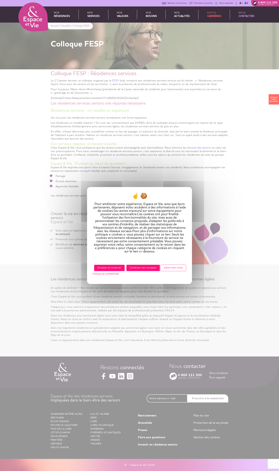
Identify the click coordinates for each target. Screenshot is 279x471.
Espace (214, 14)
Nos (62, 14)
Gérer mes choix (173, 267)
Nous (246, 14)
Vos (151, 14)
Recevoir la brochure (177, 3)
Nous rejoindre (226, 3)
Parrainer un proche (203, 3)
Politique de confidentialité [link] (106, 274)
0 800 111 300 (267, 2)
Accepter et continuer (109, 267)
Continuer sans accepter (143, 267)
